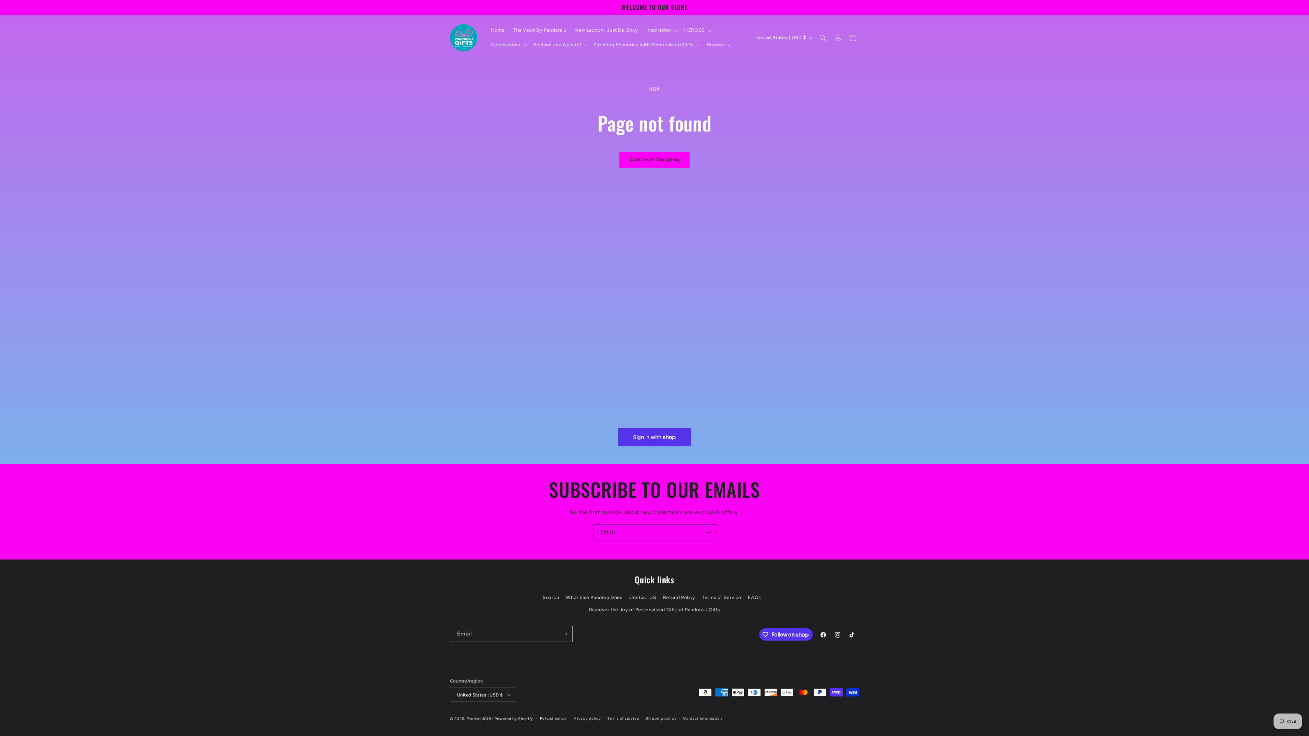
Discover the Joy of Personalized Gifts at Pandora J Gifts (654, 610)
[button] (661, 30)
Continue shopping (654, 159)
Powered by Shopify (514, 719)
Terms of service (623, 718)
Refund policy (553, 718)
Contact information (702, 718)
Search (551, 597)
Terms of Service (721, 597)
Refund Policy (679, 597)
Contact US (642, 597)
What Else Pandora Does (594, 597)
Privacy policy (587, 718)
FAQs (754, 597)
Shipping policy (661, 718)
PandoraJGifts (480, 719)
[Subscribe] (708, 532)
